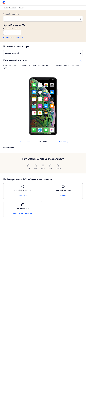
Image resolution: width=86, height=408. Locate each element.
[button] (12, 32)
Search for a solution (11, 14)
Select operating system (11, 29)
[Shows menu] (83, 2)
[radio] (28, 165)
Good (43, 168)
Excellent (58, 168)
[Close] (80, 61)
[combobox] (40, 18)
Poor (28, 168)
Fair (35, 168)
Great (50, 168)
